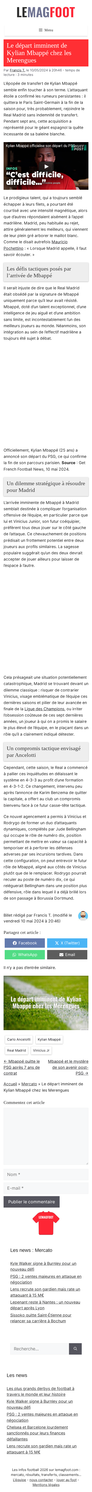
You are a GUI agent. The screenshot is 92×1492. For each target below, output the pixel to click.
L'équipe (19, 1480)
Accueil (10, 1084)
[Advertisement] (46, 397)
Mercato (29, 1084)
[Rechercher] (75, 1349)
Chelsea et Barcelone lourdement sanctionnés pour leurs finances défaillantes (37, 1433)
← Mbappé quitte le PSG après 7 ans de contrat (22, 1067)
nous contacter (41, 1480)
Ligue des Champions (44, 709)
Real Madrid (16, 1050)
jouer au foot (66, 1480)
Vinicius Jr (41, 1050)
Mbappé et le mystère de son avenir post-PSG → (68, 1067)
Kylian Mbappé (49, 1039)
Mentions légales (46, 1485)
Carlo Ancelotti (19, 1039)
